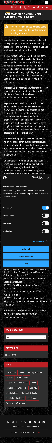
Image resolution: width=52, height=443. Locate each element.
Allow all (26, 249)
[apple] (43, 7)
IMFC (26, 377)
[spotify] (38, 7)
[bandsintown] (12, 7)
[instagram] (16, 7)
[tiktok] (24, 7)
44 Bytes (37, 432)
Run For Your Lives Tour (16, 388)
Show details (38, 241)
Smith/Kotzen (12, 393)
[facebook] (20, 7)
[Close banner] (48, 178)
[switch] (45, 216)
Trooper (9, 403)
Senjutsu (33, 388)
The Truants (32, 398)
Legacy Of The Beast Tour (17, 383)
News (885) (10, 355)
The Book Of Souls (29, 393)
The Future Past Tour (15, 398)
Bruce (22, 372)
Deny (26, 264)
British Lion (11, 372)
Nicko (34, 383)
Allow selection (26, 256)
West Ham (20, 403)
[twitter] (29, 7)
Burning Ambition (35, 372)
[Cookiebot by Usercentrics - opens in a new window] (32, 177)
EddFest (9, 377)
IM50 (19, 377)
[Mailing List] (47, 7)
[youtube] (34, 7)
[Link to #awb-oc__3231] (46, 2)
